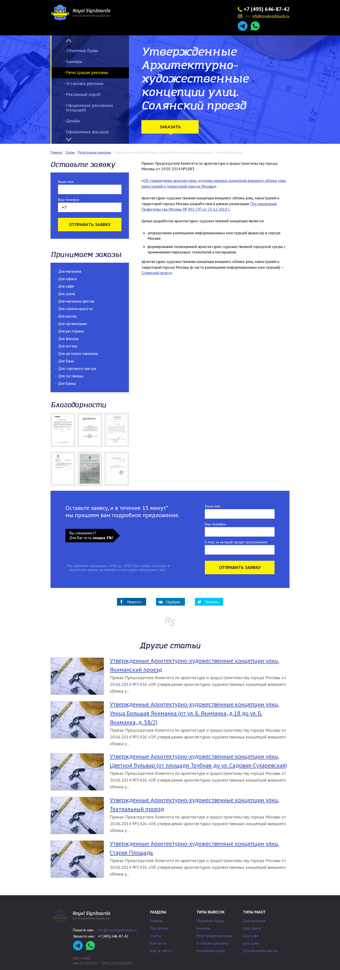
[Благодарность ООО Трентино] (117, 469)
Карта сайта (160, 951)
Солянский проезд (156, 272)
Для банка (67, 383)
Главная (156, 921)
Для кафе (66, 286)
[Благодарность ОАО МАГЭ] (63, 469)
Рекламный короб (83, 94)
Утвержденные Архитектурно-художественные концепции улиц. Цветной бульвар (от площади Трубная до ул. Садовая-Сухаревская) (198, 760)
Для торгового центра (77, 368)
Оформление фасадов (87, 132)
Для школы (67, 316)
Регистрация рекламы (87, 72)
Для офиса (67, 278)
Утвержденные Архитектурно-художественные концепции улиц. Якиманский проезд (194, 665)
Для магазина (69, 271)
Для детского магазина (78, 353)
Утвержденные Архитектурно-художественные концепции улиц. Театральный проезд (194, 804)
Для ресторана (71, 330)
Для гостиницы (70, 375)
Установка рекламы (85, 83)
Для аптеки (67, 345)
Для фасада (68, 338)
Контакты (158, 943)
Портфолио (159, 928)
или (267, 16)
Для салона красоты (75, 308)
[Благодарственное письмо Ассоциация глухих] (90, 469)
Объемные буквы (82, 50)
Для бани (66, 360)
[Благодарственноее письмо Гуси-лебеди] (117, 430)
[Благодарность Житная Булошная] (90, 430)
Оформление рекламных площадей (89, 107)
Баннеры (74, 61)
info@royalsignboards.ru (117, 930)
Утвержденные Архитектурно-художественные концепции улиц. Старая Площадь (194, 848)
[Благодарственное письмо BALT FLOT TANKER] (63, 430)
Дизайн (73, 121)
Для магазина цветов (76, 301)
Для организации (72, 323)
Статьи (156, 936)
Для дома (66, 293)
